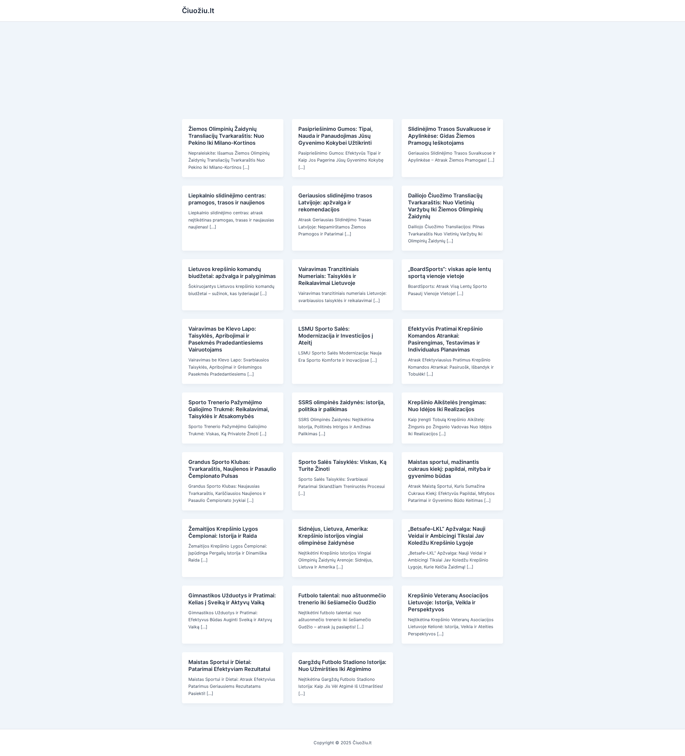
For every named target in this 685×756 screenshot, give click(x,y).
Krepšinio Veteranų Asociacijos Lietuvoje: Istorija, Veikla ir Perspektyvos (448, 602)
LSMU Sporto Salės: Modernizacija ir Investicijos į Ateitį (335, 336)
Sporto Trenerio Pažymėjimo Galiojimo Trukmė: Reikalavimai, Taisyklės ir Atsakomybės (228, 409)
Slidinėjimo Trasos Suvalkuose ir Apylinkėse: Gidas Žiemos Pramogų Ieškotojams (449, 136)
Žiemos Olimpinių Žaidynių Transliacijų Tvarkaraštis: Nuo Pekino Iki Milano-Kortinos (226, 136)
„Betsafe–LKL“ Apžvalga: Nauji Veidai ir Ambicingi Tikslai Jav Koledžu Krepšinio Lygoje (446, 536)
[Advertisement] (342, 61)
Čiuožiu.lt (198, 10)
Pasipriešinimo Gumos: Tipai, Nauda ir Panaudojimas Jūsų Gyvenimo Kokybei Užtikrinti (335, 136)
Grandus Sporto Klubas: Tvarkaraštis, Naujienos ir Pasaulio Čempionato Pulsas (232, 469)
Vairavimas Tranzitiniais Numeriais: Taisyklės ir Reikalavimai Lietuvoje (328, 276)
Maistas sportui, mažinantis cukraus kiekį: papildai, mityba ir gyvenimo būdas (449, 469)
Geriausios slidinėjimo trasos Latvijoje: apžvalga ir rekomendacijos (335, 202)
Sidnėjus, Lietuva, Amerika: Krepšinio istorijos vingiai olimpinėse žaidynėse (333, 536)
